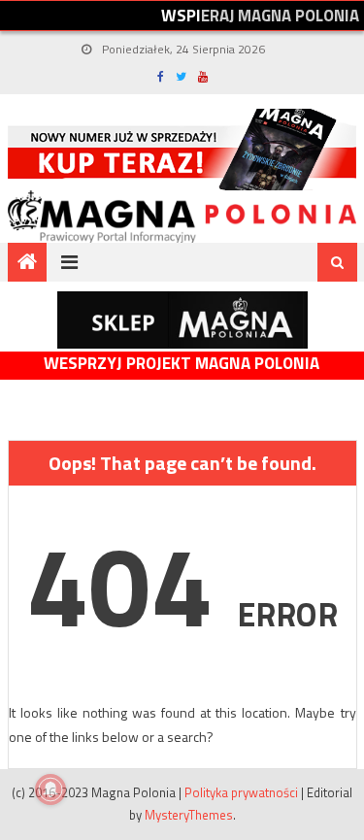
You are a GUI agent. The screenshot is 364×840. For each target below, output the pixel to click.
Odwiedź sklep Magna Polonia (182, 320)
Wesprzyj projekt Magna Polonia (181, 364)
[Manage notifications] (50, 789)
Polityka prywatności (241, 792)
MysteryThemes (189, 814)
